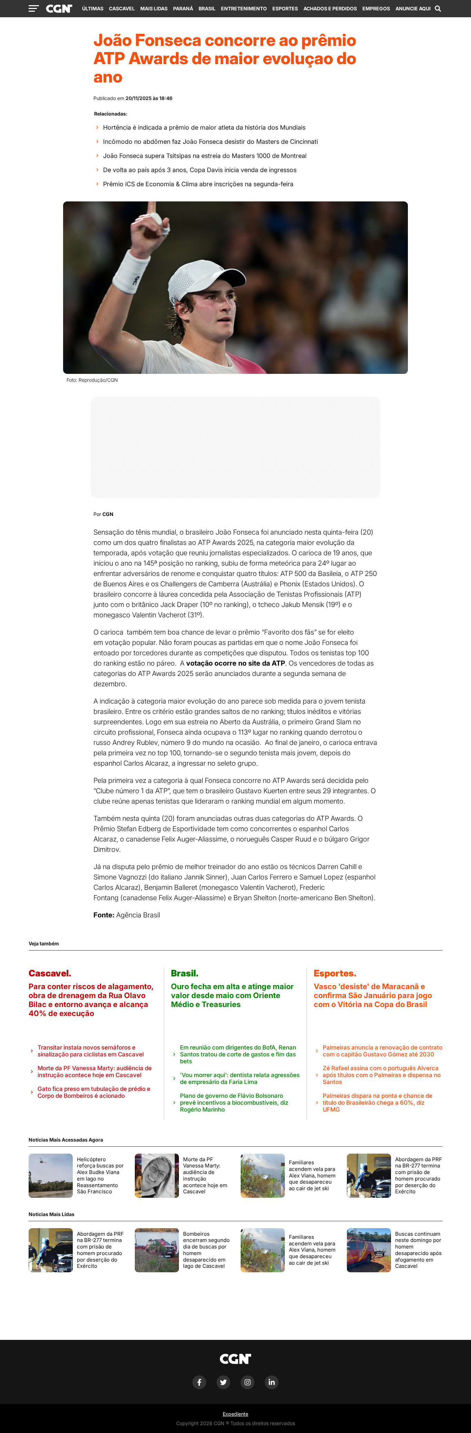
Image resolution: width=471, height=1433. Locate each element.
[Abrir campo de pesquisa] (437, 8)
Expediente (235, 1414)
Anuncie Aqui (413, 8)
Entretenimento (244, 8)
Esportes (285, 8)
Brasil (207, 8)
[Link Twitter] (223, 1387)
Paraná (183, 8)
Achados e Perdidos (330, 8)
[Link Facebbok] (199, 1387)
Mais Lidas (154, 8)
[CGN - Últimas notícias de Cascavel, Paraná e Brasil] (59, 8)
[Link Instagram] (247, 1387)
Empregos (376, 8)
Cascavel (122, 8)
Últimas (92, 8)
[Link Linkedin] (272, 1387)
